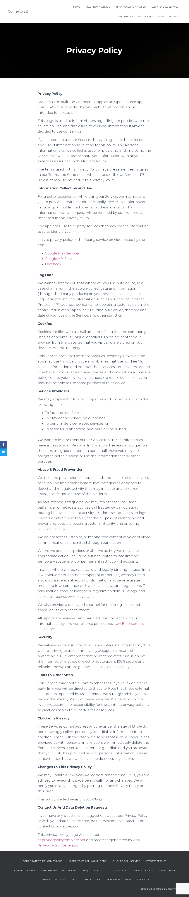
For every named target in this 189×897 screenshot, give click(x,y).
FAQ (85, 870)
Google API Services (61, 259)
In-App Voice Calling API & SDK (87, 861)
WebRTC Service (168, 16)
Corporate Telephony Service (42, 861)
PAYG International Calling (135, 16)
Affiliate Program (118, 879)
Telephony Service (98, 6)
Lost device (119, 870)
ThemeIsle (174, 888)
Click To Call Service (164, 6)
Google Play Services (62, 253)
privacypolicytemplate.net (64, 840)
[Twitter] (3, 452)
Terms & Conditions (52, 879)
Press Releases (142, 870)
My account (92, 879)
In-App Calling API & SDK (131, 6)
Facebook (53, 264)
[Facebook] (3, 444)
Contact (99, 870)
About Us (143, 879)
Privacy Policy (168, 870)
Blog (75, 879)
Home (76, 6)
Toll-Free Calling (23, 870)
